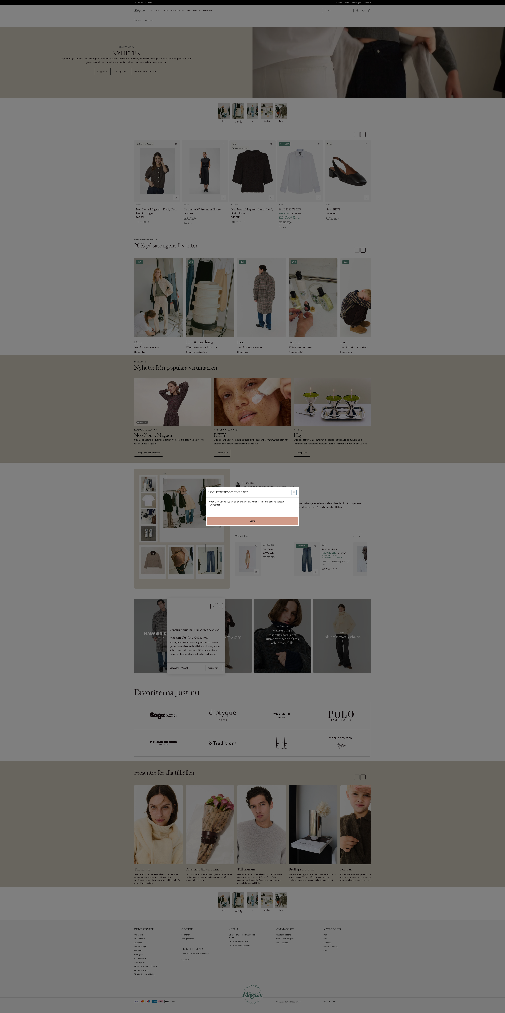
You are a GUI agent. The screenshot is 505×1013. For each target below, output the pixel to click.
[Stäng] (294, 492)
